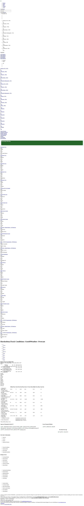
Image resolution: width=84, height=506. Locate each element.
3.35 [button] (1, 207)
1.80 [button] (1, 222)
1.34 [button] (1, 240)
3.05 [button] (1, 267)
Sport (4, 61)
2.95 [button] (1, 154)
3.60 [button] (1, 160)
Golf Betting (5, 478)
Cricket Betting (5, 476)
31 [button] (41, 392)
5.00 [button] (20, 412)
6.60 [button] (1, 236)
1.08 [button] (20, 415)
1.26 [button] (20, 409)
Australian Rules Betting (7, 470)
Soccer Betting (5, 489)
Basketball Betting (6, 473)
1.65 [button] (20, 405)
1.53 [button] (1, 162)
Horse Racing (5, 460)
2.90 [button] (1, 275)
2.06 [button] (1, 247)
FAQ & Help (5, 450)
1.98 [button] (1, 331)
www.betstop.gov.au (62, 502)
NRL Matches (3, 55)
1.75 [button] (41, 415)
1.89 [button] (1, 230)
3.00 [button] (1, 273)
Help (4, 5)
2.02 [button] (1, 150)
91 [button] (16, 395)
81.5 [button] (25, 395)
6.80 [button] (1, 179)
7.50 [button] (16, 405)
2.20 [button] (1, 265)
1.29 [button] (1, 170)
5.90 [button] (33, 412)
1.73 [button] (1, 245)
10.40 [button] (26, 399)
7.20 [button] (25, 405)
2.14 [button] (1, 205)
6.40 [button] (1, 298)
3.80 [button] (20, 392)
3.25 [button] (1, 319)
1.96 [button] (1, 214)
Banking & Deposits (6, 442)
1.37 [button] (1, 302)
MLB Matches (3, 58)
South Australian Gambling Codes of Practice (40, 497)
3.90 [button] (33, 392)
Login (1, 9)
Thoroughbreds (3, 135)
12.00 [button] (42, 399)
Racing (4, 60)
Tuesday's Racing (3, 134)
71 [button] (16, 389)
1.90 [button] (33, 399)
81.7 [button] (25, 402)
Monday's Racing (3, 133)
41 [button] (41, 412)
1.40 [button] (33, 409)
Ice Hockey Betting (6, 484)
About (4, 7)
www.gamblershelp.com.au (53, 496)
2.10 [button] (1, 282)
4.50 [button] (1, 177)
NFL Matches (2, 56)
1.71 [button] (1, 253)
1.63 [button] (1, 290)
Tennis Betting (5, 491)
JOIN (4, 9)
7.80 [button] (1, 261)
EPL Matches (2, 57)
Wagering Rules (5, 448)
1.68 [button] (1, 323)
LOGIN (1, 12)
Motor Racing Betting (6, 486)
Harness (1, 136)
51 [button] (16, 412)
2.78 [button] (1, 209)
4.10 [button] (1, 168)
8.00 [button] (1, 166)
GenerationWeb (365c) (8, 504)
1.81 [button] (1, 335)
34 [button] (16, 392)
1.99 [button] (1, 183)
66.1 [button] (25, 389)
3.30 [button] (1, 216)
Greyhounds (2, 137)
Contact (4, 6)
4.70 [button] (1, 158)
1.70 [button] (33, 405)
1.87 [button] (1, 232)
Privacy (4, 440)
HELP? (4, 12)
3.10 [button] (1, 185)
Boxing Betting (5, 474)
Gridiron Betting (5, 483)
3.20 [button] (1, 152)
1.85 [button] (20, 399)
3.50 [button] (1, 224)
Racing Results (3, 138)
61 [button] (41, 389)
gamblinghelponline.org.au (27, 501)
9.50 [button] (33, 395)
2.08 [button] (1, 251)
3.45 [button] (1, 191)
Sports (4, 4)
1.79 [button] (1, 197)
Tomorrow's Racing (4, 132)
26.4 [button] (25, 392)
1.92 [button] (1, 315)
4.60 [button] (1, 310)
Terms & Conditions (6, 447)
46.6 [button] (25, 412)
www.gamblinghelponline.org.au (40, 496)
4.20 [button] (1, 238)
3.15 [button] (1, 187)
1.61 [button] (1, 306)
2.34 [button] (1, 277)
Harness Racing (5, 458)
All (3, 63)
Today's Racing (3, 131)
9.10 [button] (33, 389)
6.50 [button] (20, 389)
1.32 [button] (1, 257)
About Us (4, 437)
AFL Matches (2, 54)
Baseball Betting (5, 471)
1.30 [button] (1, 174)
